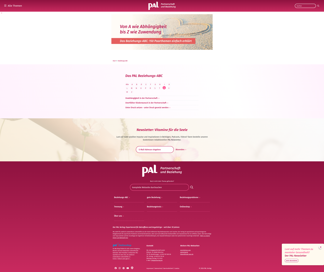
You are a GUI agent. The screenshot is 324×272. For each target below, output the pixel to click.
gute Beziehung (154, 197)
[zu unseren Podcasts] (132, 268)
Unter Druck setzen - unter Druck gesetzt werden (146, 107)
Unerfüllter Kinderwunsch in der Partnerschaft (145, 103)
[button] (13, 5)
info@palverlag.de (157, 260)
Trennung (118, 206)
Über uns (118, 216)
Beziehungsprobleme (189, 197)
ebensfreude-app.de (187, 254)
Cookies (176, 268)
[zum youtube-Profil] (128, 268)
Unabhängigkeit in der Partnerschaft (141, 98)
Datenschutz (159, 268)
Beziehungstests (154, 206)
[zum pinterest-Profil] (124, 268)
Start (114, 61)
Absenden (180, 149)
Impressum (150, 268)
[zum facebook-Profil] (116, 268)
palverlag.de (184, 252)
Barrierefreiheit (168, 268)
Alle (127, 84)
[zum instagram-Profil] (120, 268)
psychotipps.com (185, 250)
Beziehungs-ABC (121, 197)
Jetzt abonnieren (291, 261)
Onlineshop (185, 206)
